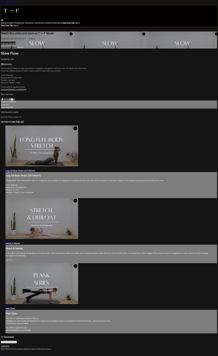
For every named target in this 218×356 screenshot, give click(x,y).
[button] (2, 20)
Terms (8, 349)
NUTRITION (39, 23)
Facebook (5, 99)
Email (13, 99)
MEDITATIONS (51, 23)
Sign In (15, 25)
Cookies (20, 349)
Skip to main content (9, 2)
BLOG (59, 23)
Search (4, 23)
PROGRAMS (19, 23)
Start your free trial (8, 43)
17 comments (6, 64)
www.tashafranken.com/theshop (13, 89)
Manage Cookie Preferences (34, 349)
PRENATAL (29, 23)
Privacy (14, 349)
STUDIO (10, 23)
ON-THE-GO (5, 59)
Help (3, 349)
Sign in (77, 23)
